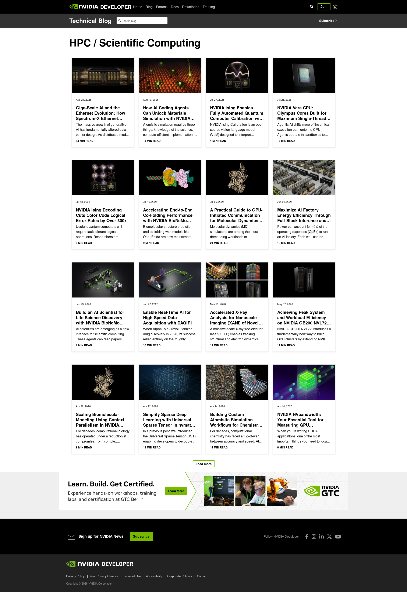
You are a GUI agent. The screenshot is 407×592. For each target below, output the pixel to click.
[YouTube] (338, 536)
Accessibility (154, 576)
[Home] (84, 7)
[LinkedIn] (321, 536)
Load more (204, 463)
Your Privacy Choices (104, 576)
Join (324, 6)
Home (137, 6)
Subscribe (326, 20)
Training (209, 6)
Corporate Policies (179, 576)
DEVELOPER (115, 7)
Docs (175, 6)
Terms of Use (132, 576)
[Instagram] (314, 536)
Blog (149, 6)
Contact (202, 576)
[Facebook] (306, 536)
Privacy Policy (75, 576)
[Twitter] (329, 536)
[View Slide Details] (203, 491)
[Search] (311, 7)
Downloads (190, 6)
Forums (161, 6)
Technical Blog (90, 20)
